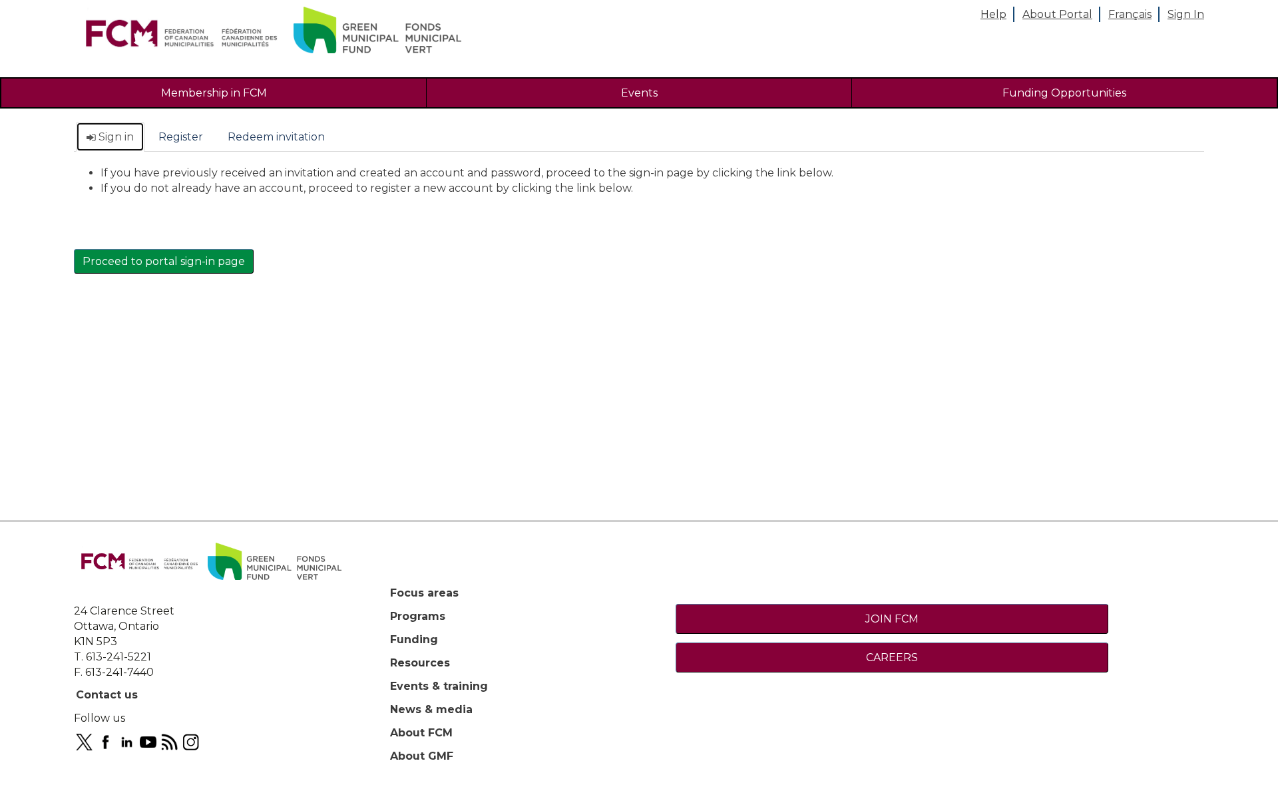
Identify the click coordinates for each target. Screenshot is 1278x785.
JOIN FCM (892, 619)
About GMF (421, 756)
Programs (417, 616)
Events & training (439, 686)
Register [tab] (180, 137)
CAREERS (892, 657)
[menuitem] (214, 93)
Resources (420, 662)
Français (1130, 14)
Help (993, 14)
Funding (414, 639)
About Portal (1057, 14)
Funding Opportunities (1064, 93)
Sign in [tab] (115, 137)
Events (639, 93)
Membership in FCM (214, 93)
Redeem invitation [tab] (276, 137)
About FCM (421, 732)
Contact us (107, 694)
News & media (431, 709)
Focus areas (424, 593)
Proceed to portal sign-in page (164, 261)
